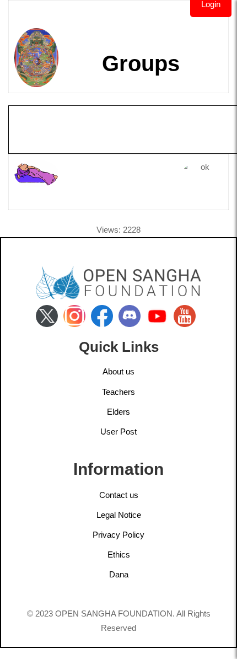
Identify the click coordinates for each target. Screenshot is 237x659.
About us (118, 371)
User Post (118, 431)
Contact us (118, 495)
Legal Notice (118, 514)
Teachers (118, 392)
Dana (118, 574)
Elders (118, 411)
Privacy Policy (118, 534)
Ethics (118, 554)
